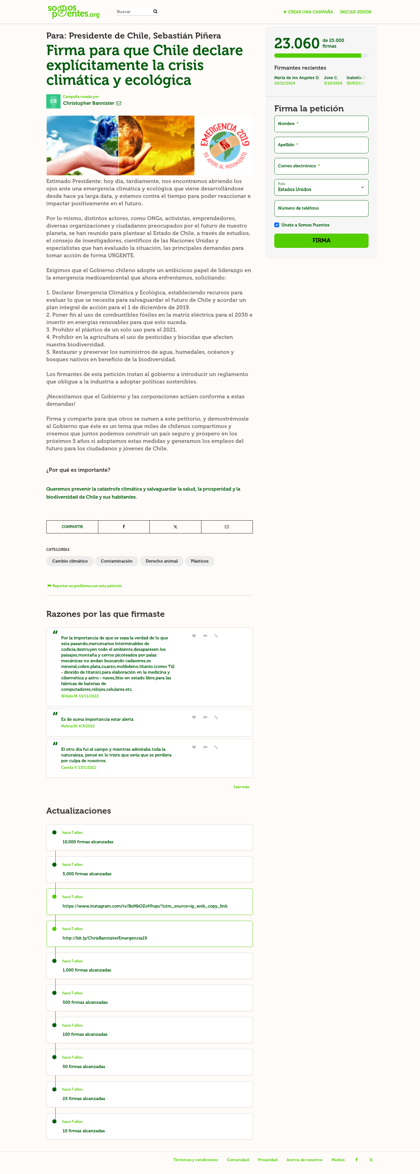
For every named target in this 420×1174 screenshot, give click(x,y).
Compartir (72, 527)
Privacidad (267, 1159)
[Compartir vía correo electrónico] (227, 526)
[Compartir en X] (175, 526)
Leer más (241, 787)
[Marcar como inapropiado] (205, 635)
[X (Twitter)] (371, 1160)
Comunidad (238, 1159)
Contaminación (117, 561)
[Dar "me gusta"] (194, 635)
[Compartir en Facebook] (124, 526)
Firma (322, 240)
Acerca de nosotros (304, 1159)
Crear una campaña (310, 12)
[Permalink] (216, 636)
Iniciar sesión (355, 12)
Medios (338, 1159)
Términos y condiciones (195, 1159)
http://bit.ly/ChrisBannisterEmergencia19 (105, 938)
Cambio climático (70, 561)
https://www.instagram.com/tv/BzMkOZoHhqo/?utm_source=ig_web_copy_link (145, 906)
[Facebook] (356, 1160)
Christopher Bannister (89, 103)
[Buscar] (155, 11)
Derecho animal (162, 561)
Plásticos (200, 561)
